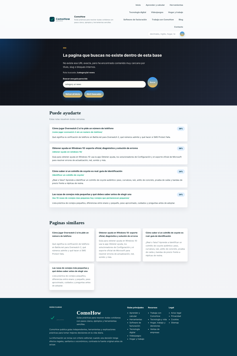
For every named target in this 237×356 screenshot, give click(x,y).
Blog (181, 19)
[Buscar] (182, 34)
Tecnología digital (137, 12)
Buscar (152, 82)
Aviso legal (176, 313)
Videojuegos (157, 12)
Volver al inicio (72, 94)
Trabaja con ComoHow (163, 19)
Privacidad (176, 316)
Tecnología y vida (158, 319)
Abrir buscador (94, 94)
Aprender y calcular (155, 5)
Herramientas (176, 5)
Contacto (178, 27)
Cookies (175, 319)
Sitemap (175, 322)
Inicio (138, 5)
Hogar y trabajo (175, 12)
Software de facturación (135, 19)
